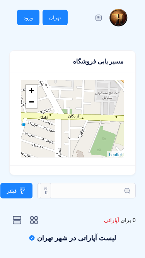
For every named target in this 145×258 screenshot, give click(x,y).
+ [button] (31, 90)
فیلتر (12, 191)
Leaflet (115, 154)
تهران (55, 18)
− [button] (31, 102)
